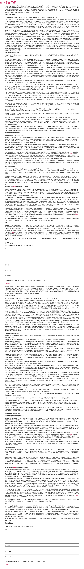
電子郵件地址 (8, 270)
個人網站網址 (8, 275)
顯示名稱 (7, 264)
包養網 (14, 186)
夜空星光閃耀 (8, 2)
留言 (6, 248)
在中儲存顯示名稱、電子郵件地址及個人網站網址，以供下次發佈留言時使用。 (26, 280)
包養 (71, 153)
